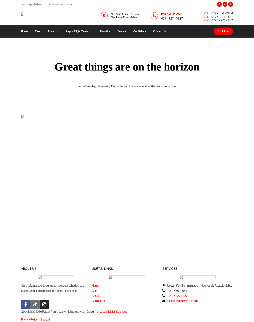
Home (24, 31)
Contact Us (159, 31)
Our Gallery (139, 31)
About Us (105, 31)
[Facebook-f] (25, 304)
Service (122, 31)
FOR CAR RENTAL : (172, 14)
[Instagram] (230, 4)
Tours (51, 31)
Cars (37, 31)
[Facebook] (219, 4)
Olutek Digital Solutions (113, 311)
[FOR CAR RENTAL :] (154, 15)
